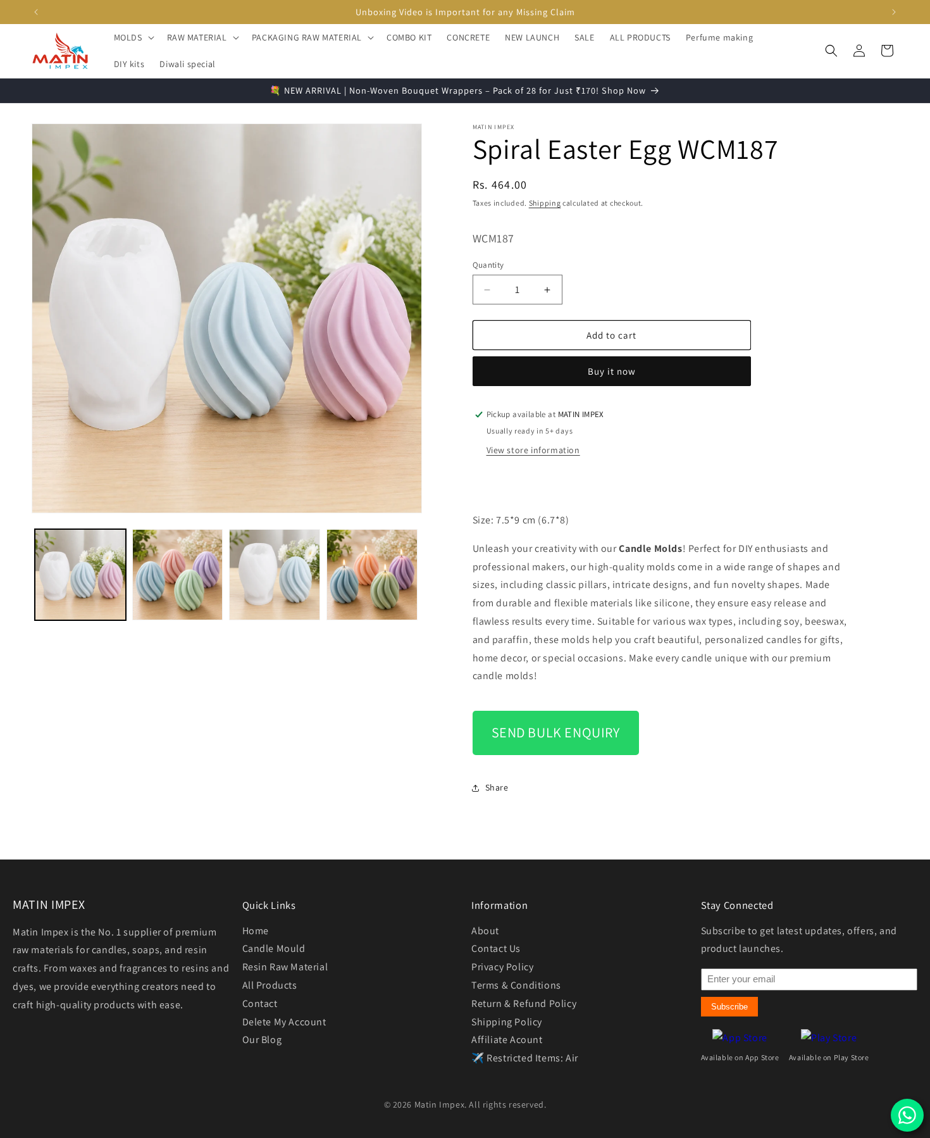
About (485, 930)
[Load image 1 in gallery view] (80, 574)
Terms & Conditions (516, 985)
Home (255, 930)
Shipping (545, 203)
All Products (269, 985)
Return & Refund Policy (523, 1003)
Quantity (488, 264)
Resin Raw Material (285, 966)
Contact (260, 1003)
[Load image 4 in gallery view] (372, 574)
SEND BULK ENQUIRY (556, 732)
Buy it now (612, 371)
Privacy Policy (502, 966)
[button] (132, 37)
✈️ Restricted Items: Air (524, 1058)
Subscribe (729, 1006)
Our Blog (262, 1039)
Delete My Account (284, 1022)
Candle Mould (274, 948)
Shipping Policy (506, 1022)
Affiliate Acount (507, 1039)
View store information (533, 450)
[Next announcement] (894, 12)
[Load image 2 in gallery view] (177, 574)
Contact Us (496, 948)
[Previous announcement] (36, 12)
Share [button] (497, 787)
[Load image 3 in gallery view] (274, 574)
